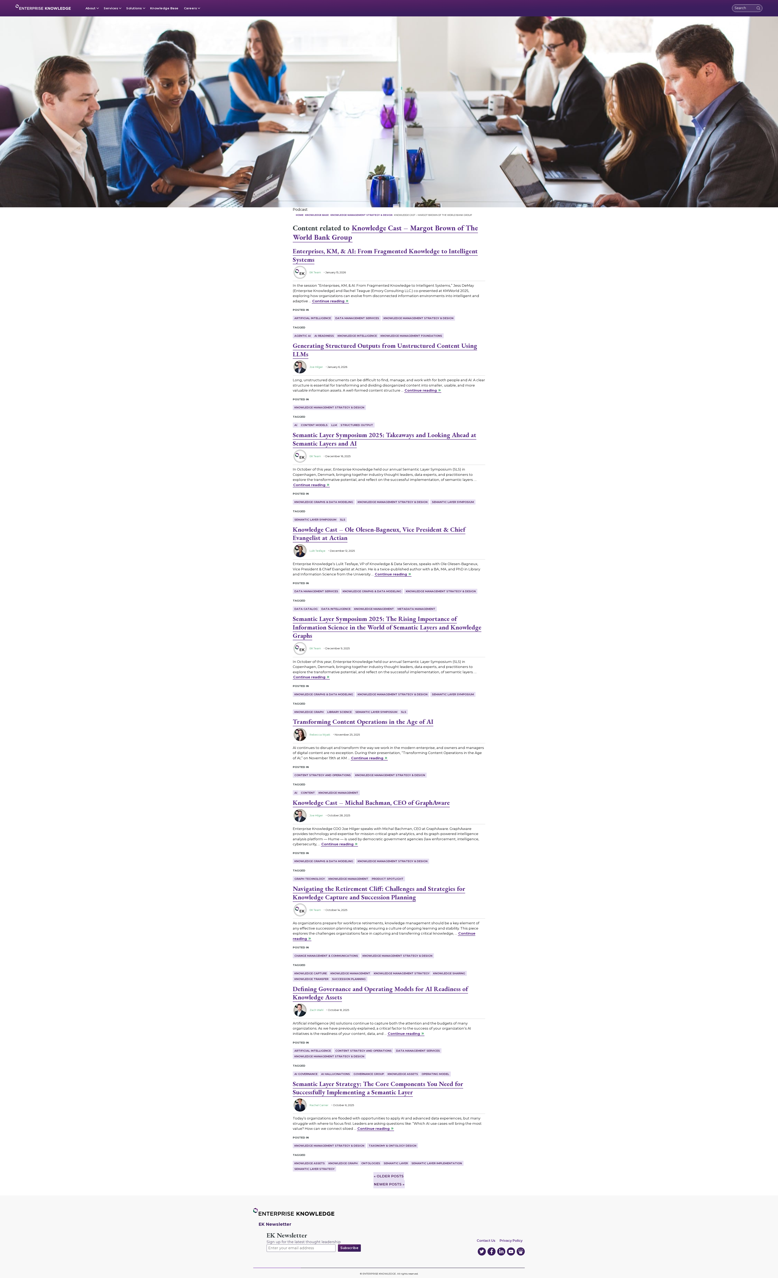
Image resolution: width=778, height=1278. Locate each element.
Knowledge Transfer (311, 979)
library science (339, 712)
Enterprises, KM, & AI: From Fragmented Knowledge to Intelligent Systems (385, 255)
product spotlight (387, 878)
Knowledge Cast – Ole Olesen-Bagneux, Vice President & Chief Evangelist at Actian (379, 533)
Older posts (389, 1176)
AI (295, 425)
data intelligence (336, 608)
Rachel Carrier (319, 1105)
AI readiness (324, 335)
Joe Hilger (316, 366)
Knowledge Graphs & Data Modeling (323, 502)
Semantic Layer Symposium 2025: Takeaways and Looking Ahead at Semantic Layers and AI (384, 439)
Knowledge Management (374, 608)
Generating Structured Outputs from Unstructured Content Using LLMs (385, 349)
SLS (342, 519)
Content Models (314, 425)
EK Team (315, 272)
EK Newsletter (287, 1235)
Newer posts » (389, 1184)
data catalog (306, 608)
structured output (357, 425)
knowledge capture (310, 973)
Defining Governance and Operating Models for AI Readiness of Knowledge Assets (380, 993)
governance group (369, 1074)
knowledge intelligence (357, 335)
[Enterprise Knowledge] (43, 7)
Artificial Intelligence (312, 318)
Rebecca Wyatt (320, 734)
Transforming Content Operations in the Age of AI (363, 721)
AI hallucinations (335, 1074)
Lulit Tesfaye (317, 550)
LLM (334, 425)
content (308, 792)
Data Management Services (357, 318)
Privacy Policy (511, 1241)
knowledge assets (403, 1074)
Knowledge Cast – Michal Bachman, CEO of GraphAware (371, 802)
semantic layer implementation (436, 1163)
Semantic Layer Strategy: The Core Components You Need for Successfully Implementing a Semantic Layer (378, 1088)
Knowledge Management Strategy (402, 973)
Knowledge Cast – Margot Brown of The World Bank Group (385, 232)
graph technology (309, 878)
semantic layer (396, 1163)
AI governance (305, 1074)
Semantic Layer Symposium (453, 502)
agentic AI (302, 335)
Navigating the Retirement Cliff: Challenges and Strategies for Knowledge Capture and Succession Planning (379, 892)
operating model (435, 1074)
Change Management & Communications (326, 955)
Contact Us (486, 1241)
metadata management (416, 608)
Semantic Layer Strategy (314, 1168)
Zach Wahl (316, 1010)
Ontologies (370, 1163)
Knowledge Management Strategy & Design (418, 318)
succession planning (349, 979)
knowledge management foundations (411, 335)
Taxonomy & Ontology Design (392, 1145)
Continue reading (328, 301)
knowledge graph (309, 712)
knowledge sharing (449, 973)
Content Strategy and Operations (322, 775)
